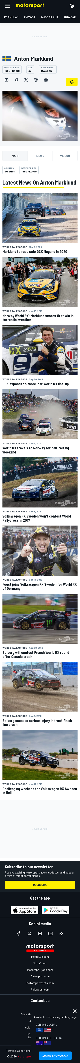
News (40, 155)
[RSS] (61, 933)
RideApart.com (40, 989)
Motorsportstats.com (40, 983)
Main (15, 155)
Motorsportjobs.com (40, 969)
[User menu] (72, 6)
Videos (65, 155)
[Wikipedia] (36, 80)
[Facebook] (16, 80)
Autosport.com (40, 976)
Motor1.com (40, 963)
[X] (26, 80)
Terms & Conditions (18, 1050)
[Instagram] (6, 80)
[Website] (46, 80)
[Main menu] (7, 5)
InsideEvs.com (40, 956)
